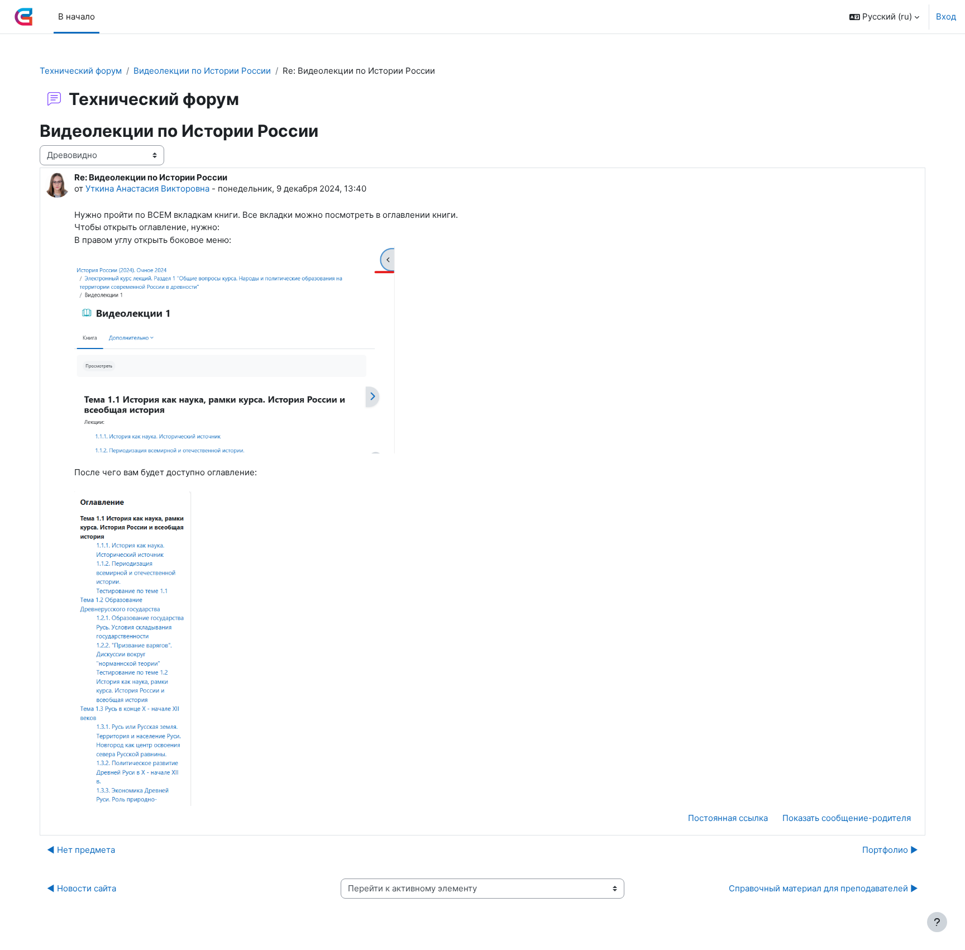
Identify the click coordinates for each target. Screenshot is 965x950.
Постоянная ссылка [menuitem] (728, 818)
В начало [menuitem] (76, 16)
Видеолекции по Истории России (202, 70)
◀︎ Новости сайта (81, 888)
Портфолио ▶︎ (890, 849)
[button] (884, 17)
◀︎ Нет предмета (81, 849)
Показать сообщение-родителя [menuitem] (846, 818)
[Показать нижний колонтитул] (937, 922)
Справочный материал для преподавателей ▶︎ (823, 888)
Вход (946, 16)
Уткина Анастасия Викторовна (147, 188)
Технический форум (81, 70)
